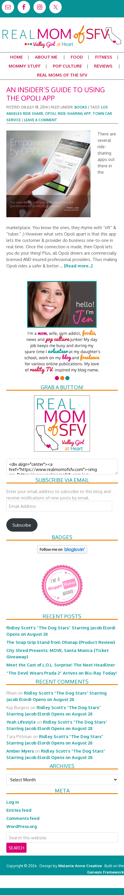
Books (80, 107)
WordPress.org (21, 826)
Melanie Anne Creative (80, 865)
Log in (12, 802)
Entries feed (18, 810)
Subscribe (21, 525)
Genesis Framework (105, 871)
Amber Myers (20, 750)
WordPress (99, 884)
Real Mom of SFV (62, 27)
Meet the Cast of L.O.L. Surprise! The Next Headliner (60, 664)
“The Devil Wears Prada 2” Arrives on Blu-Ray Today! (61, 672)
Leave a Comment (40, 120)
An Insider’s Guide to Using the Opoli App (55, 93)
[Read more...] (78, 265)
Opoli (50, 113)
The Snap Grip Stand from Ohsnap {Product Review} (60, 642)
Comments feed (23, 818)
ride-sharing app (74, 113)
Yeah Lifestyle (21, 721)
